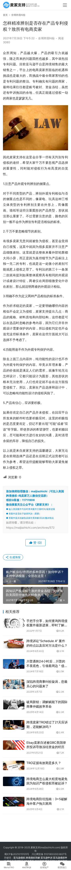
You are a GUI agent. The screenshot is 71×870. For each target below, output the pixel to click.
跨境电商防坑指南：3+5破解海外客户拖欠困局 (46, 801)
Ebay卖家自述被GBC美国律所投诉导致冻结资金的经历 (46, 745)
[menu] (65, 5)
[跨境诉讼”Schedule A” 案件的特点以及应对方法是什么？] (13, 643)
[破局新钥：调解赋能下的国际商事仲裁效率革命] (13, 704)
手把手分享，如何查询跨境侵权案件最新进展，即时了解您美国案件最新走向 (46, 623)
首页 (5, 14)
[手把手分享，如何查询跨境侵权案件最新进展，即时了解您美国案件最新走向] (13, 623)
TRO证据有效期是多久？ (43, 763)
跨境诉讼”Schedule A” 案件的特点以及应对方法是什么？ (46, 643)
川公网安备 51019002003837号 (49, 854)
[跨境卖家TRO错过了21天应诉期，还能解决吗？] (13, 725)
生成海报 (15, 557)
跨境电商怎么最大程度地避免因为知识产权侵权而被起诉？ (46, 781)
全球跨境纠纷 (46, 38)
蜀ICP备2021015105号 (16, 854)
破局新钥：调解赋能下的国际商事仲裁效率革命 (46, 704)
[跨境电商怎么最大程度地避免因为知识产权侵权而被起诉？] (13, 781)
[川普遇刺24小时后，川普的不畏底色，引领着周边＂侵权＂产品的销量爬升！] (13, 664)
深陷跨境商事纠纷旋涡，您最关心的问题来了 (46, 684)
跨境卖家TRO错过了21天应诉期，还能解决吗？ (47, 724)
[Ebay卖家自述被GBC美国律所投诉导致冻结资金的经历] (13, 745)
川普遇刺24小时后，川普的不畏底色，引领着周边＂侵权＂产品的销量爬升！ (46, 663)
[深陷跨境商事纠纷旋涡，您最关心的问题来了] (13, 684)
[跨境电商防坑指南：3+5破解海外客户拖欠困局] (13, 801)
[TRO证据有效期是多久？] (13, 765)
